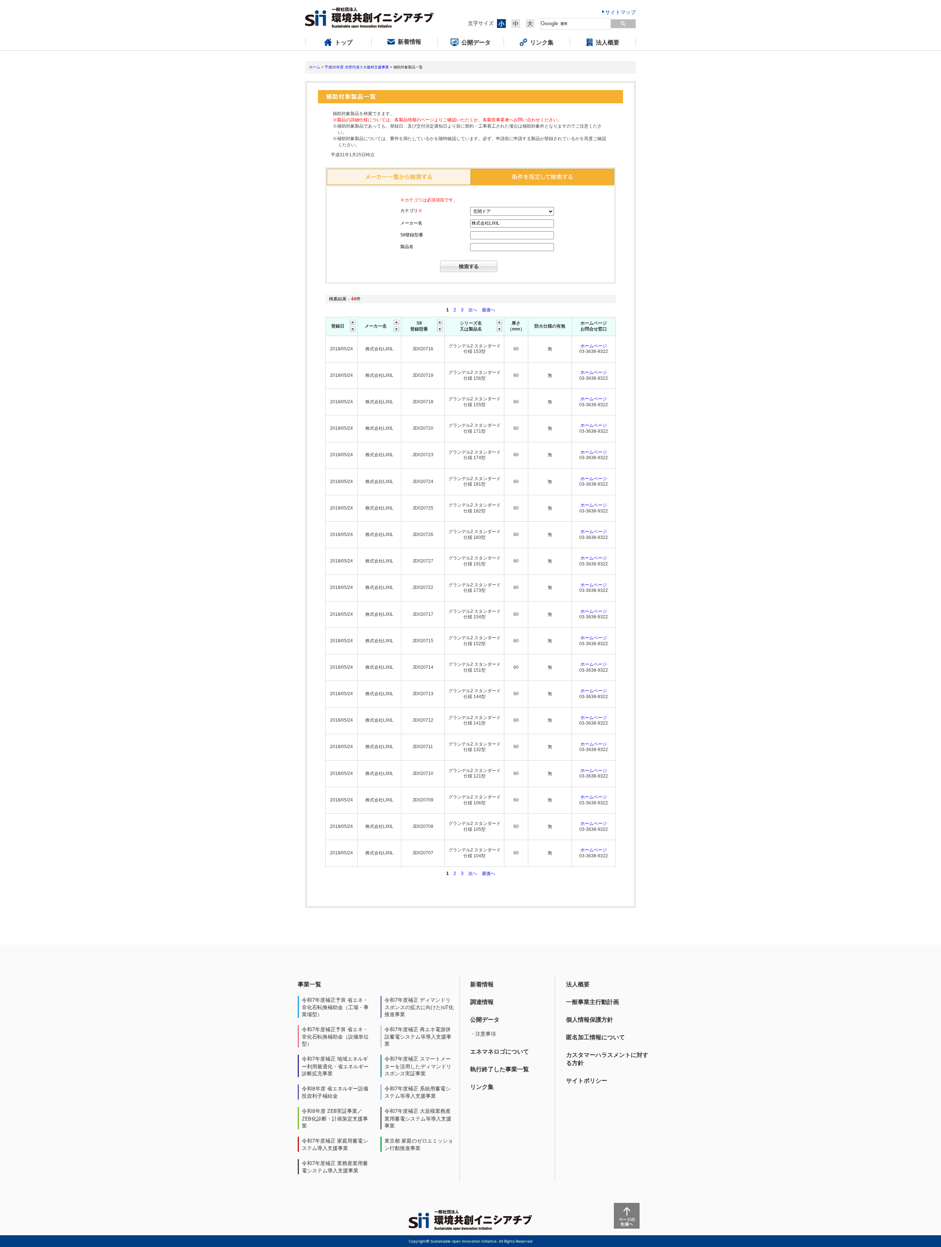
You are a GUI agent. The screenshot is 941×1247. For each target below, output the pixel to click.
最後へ (488, 309)
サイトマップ (620, 12)
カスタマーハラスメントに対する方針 (607, 1058)
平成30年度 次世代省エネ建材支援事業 (357, 67)
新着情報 (482, 984)
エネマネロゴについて (499, 1051)
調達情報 (482, 1001)
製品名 (407, 246)
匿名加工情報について (595, 1037)
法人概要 (578, 984)
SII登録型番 (411, 234)
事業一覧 (309, 984)
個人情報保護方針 (589, 1019)
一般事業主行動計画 (592, 1001)
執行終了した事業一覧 (499, 1069)
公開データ (485, 1019)
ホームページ (593, 346)
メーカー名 (411, 223)
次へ (472, 309)
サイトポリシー (586, 1080)
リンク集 (482, 1086)
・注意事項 (483, 1033)
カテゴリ (411, 210)
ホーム (314, 67)
